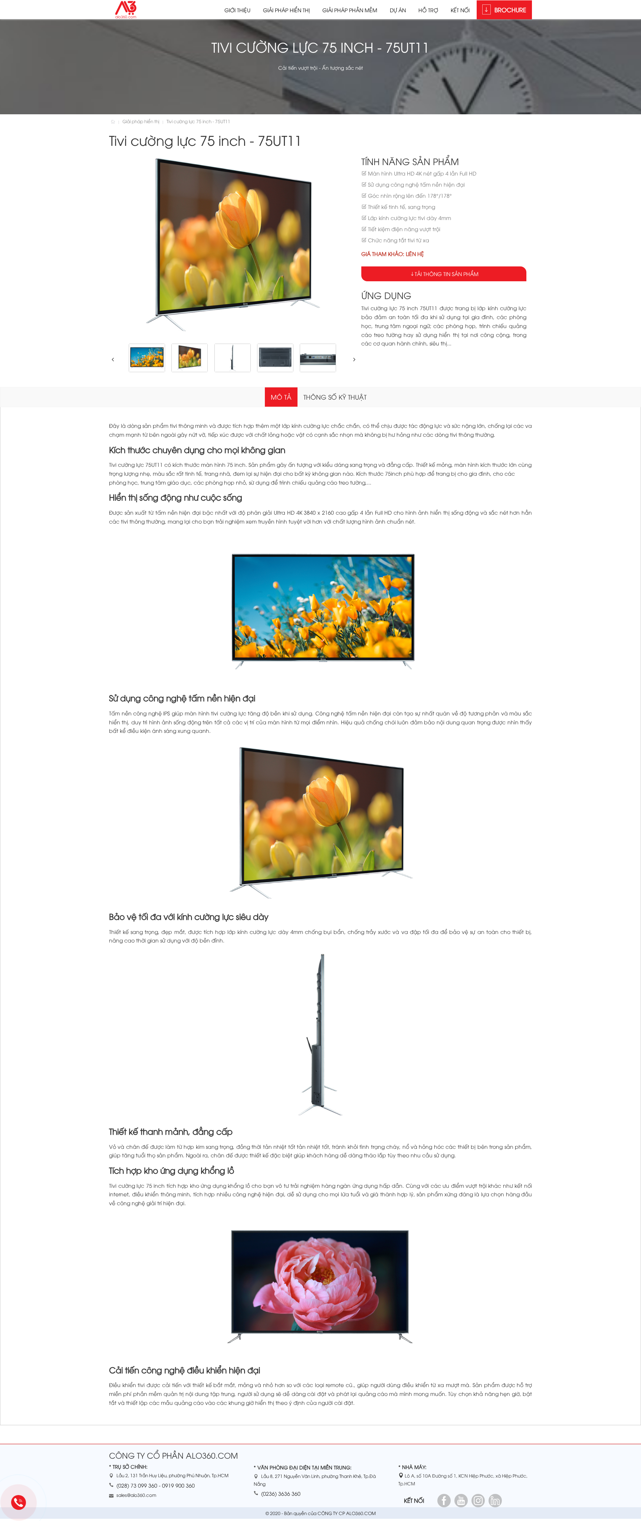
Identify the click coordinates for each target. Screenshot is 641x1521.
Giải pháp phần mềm (349, 9)
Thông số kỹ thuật (334, 397)
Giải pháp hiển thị (286, 9)
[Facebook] (444, 1500)
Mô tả (281, 397)
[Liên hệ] (21, 1503)
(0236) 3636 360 (280, 1493)
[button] (112, 359)
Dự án (398, 9)
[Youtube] (461, 1500)
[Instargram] (478, 1500)
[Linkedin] (495, 1500)
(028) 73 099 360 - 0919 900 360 (155, 1485)
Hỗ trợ (428, 9)
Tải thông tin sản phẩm (447, 273)
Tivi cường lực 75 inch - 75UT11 (198, 121)
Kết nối (460, 9)
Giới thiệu (237, 9)
